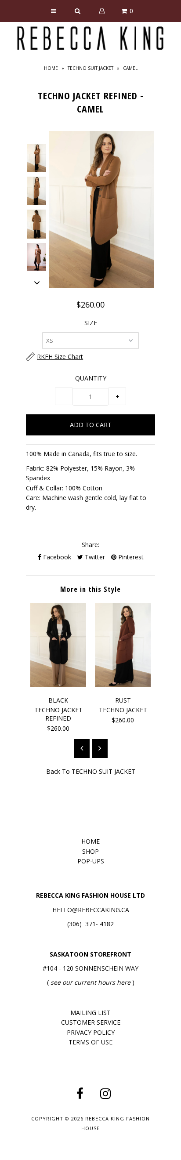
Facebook (56, 557)
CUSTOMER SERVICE (90, 1022)
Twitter (94, 557)
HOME (90, 841)
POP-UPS (90, 861)
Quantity (90, 378)
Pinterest (130, 557)
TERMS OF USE (90, 1042)
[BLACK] (58, 684)
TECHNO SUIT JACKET (90, 68)
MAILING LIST (90, 1012)
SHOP (90, 851)
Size (90, 323)
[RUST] (123, 684)
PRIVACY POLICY (91, 1032)
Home (51, 68)
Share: (90, 544)
